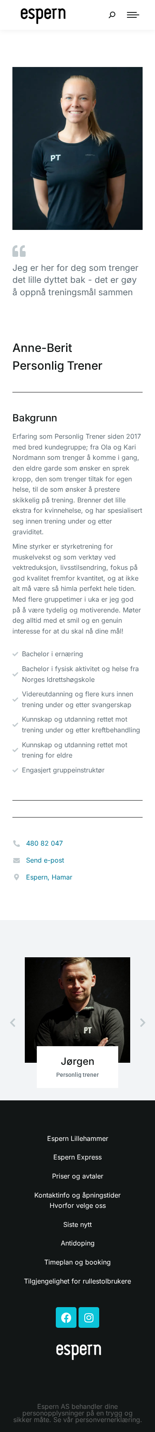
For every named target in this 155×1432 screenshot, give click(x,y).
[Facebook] (66, 1317)
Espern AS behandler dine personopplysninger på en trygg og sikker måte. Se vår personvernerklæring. (77, 1413)
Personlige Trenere (48, 328)
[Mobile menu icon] (133, 14)
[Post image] (77, 1010)
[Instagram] (89, 1317)
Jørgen (77, 1061)
